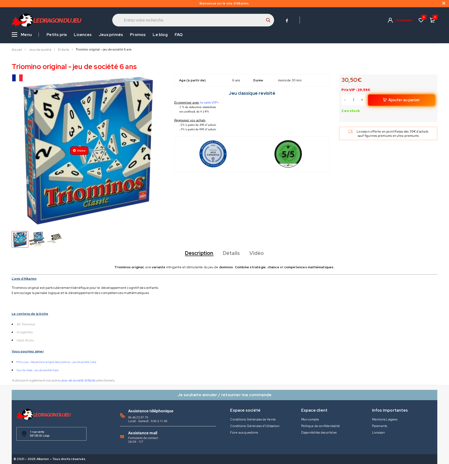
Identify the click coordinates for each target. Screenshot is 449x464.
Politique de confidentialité (320, 426)
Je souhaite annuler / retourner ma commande (224, 394)
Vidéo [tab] (256, 253)
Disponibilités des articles (319, 433)
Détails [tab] (231, 253)
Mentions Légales (384, 419)
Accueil (17, 49)
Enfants (63, 49)
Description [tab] (199, 253)
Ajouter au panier (404, 100)
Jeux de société (40, 49)
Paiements (379, 426)
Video (81, 150)
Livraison (378, 433)
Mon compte (310, 419)
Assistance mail (142, 433)
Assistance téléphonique (150, 411)
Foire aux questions (244, 433)
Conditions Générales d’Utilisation (254, 426)
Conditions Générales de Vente (253, 419)
